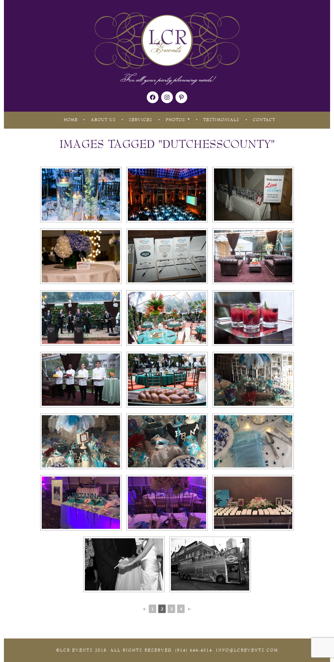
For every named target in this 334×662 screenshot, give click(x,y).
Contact (264, 119)
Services (140, 119)
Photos (175, 119)
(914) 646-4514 (193, 650)
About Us (103, 119)
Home (71, 119)
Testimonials (221, 119)
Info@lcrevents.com (247, 650)
